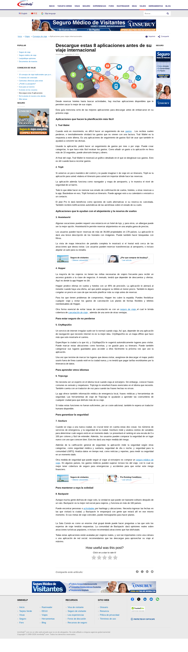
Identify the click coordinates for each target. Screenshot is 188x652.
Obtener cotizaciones (80, 260)
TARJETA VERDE (64, 6)
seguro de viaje (128, 309)
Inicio (20, 36)
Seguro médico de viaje (27, 55)
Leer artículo (126, 260)
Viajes (27, 36)
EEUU (134, 6)
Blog (168, 6)
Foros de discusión (77, 619)
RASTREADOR (123, 6)
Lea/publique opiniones (27, 58)
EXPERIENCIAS (99, 6)
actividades (89, 508)
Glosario (104, 607)
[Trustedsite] (138, 611)
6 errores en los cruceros (28, 90)
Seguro (22, 619)
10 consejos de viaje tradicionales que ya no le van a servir (41, 75)
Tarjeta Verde (25, 611)
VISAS (77, 6)
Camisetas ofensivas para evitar (31, 81)
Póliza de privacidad (109, 615)
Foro (21, 622)
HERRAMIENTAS (156, 6)
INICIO (52, 6)
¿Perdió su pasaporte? (27, 84)
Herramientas (48, 619)
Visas (22, 615)
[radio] (93, 558)
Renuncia (104, 611)
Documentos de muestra (28, 61)
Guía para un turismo (27, 87)
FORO (111, 6)
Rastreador (47, 607)
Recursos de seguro (77, 622)
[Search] (168, 13)
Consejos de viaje (40, 36)
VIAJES (143, 6)
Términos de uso (108, 619)
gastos (128, 131)
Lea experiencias (76, 615)
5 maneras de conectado (28, 78)
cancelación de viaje (78, 312)
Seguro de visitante (77, 611)
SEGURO (86, 6)
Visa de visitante (76, 607)
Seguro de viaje (24, 52)
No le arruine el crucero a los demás (32, 96)
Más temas (23, 99)
